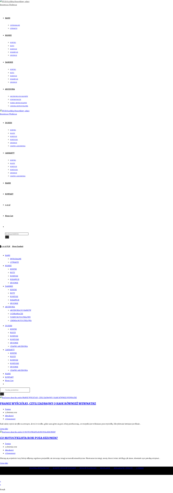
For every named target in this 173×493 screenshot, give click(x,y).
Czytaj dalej (4, 429)
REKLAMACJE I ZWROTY (125, 468)
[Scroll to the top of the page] (0, 478)
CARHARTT (10, 349)
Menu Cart (9, 380)
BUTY (12, 272)
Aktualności (9, 416)
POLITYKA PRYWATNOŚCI (41, 468)
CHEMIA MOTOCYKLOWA (21, 320)
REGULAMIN (107, 468)
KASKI (7, 255)
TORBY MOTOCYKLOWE (20, 317)
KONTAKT (9, 377)
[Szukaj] (7, 237)
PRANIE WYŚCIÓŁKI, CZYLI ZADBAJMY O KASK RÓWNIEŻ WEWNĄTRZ (48, 403)
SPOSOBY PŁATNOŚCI (90, 468)
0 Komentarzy (10, 419)
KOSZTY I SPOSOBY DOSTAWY (66, 468)
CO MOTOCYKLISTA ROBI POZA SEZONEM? (29, 438)
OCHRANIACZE (16, 313)
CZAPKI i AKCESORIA (19, 346)
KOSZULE (14, 276)
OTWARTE (14, 262)
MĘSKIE (8, 265)
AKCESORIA (10, 307)
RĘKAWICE (14, 279)
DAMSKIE (9, 286)
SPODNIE (14, 283)
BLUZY (13, 332)
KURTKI (13, 269)
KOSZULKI (14, 339)
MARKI (8, 373)
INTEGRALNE (15, 259)
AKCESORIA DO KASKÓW (20, 310)
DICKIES (8, 325)
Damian (8, 409)
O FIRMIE (140, 468)
